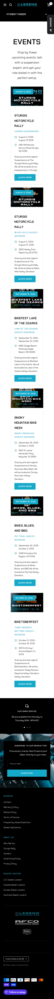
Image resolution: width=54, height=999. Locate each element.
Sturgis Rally (9, 848)
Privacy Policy (10, 863)
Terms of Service (11, 817)
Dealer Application (12, 827)
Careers (7, 853)
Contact (7, 802)
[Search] (10, 4)
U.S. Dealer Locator (13, 880)
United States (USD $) (15, 959)
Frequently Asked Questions (17, 822)
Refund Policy (10, 812)
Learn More (25, 177)
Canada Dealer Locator (14, 885)
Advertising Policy (12, 858)
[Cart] (48, 4)
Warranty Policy (11, 807)
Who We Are (9, 843)
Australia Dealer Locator (15, 895)
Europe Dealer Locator (14, 890)
